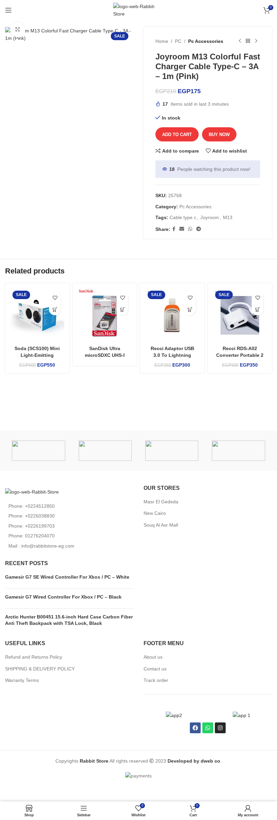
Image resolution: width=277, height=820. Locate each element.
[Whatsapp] (207, 727)
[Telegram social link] (198, 229)
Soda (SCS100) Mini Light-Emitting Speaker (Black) (37, 355)
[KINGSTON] (171, 451)
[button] (55, 309)
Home (161, 41)
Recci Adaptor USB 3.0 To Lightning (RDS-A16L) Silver (172, 355)
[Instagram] (220, 727)
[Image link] (32, 491)
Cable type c (183, 217)
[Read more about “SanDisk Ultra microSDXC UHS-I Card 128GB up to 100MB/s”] (122, 309)
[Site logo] (138, 9)
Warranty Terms (22, 680)
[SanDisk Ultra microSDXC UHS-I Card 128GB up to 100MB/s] (105, 315)
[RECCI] (38, 451)
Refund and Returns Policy (33, 657)
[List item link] (69, 506)
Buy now (219, 134)
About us (153, 657)
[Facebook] (195, 727)
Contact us (155, 668)
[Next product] (256, 41)
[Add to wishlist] (55, 297)
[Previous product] (240, 41)
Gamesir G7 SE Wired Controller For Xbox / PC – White (67, 577)
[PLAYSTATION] (105, 451)
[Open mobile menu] (8, 10)
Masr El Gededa (161, 501)
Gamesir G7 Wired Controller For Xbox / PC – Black (63, 597)
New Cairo (155, 513)
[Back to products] (248, 41)
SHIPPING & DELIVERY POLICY (40, 668)
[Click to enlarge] (17, 29)
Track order (156, 680)
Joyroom (209, 217)
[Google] (238, 451)
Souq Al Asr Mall (161, 525)
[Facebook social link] (173, 229)
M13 (227, 217)
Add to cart (177, 134)
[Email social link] (181, 229)
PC (178, 41)
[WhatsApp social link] (190, 229)
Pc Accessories (205, 41)
